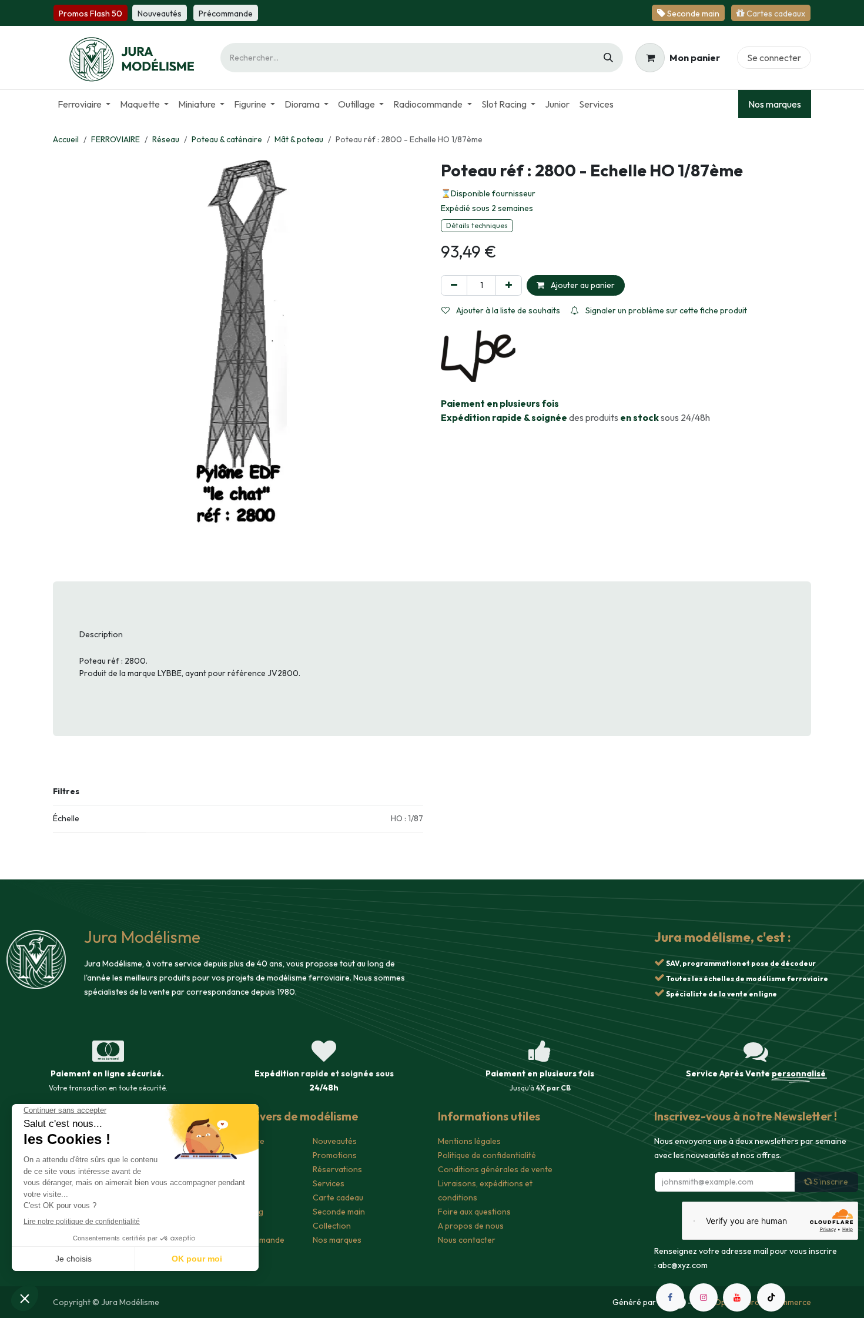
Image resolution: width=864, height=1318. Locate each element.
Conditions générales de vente (495, 1169)
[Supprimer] (454, 285)
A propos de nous (471, 1225)
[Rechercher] (608, 57)
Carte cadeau (338, 1197)
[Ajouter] (508, 285)
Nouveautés (335, 1141)
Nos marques (774, 104)
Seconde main (339, 1211)
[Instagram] (703, 1297)
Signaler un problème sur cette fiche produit (665, 310)
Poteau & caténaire (227, 139)
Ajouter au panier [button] (582, 285)
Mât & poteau (298, 139)
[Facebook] (670, 1297)
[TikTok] (771, 1297)
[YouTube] (737, 1297)
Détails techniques (477, 225)
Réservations (337, 1169)
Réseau (165, 139)
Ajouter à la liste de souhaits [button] (507, 310)
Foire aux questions (474, 1211)
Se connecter (774, 57)
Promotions (335, 1155)
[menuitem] (84, 104)
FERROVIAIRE (115, 139)
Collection (332, 1225)
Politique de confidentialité (487, 1155)
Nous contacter (466, 1240)
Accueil (66, 139)
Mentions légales (469, 1141)
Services (328, 1183)
